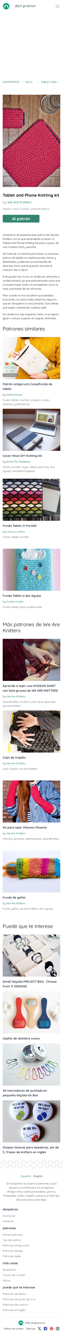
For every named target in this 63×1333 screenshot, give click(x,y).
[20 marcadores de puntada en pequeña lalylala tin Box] (31, 1065)
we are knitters (12, 705)
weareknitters (39, 209)
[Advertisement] (31, 45)
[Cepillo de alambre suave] (31, 1012)
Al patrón (21, 218)
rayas (25, 467)
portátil (24, 537)
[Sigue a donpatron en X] (39, 1328)
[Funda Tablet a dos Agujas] (31, 570)
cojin (5, 768)
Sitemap (30, 1328)
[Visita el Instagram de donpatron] (57, 1328)
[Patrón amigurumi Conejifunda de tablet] (31, 358)
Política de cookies (14, 1328)
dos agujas (46, 908)
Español (26, 1176)
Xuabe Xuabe (15, 601)
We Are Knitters (19, 202)
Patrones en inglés (14, 1310)
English (38, 1176)
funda (25, 209)
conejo (45, 400)
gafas (15, 908)
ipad (41, 467)
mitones (8, 838)
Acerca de (9, 1215)
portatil (15, 467)
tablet (7, 209)
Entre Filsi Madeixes (19, 461)
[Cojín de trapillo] (31, 731)
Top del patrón (12, 1240)
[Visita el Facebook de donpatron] (45, 1328)
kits (47, 467)
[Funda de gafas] (31, 871)
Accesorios (9, 1269)
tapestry (8, 404)
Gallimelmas (14, 394)
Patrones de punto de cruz (19, 1299)
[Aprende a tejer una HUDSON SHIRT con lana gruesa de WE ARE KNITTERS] (31, 660)
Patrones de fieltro (14, 1293)
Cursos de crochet (14, 1275)
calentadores (33, 838)
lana (40, 701)
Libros (6, 1280)
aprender (50, 701)
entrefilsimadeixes (23, 471)
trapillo (14, 768)
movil (16, 209)
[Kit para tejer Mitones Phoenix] (31, 801)
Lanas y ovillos (16, 531)
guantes (19, 838)
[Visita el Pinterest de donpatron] (51, 1328)
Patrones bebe (12, 1256)
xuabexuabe (34, 607)
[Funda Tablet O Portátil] (31, 500)
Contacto (8, 1221)
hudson (25, 701)
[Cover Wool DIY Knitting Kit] (31, 430)
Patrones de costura (15, 1304)
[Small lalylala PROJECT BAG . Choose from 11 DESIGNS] (31, 956)
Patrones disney (13, 1250)
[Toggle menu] (57, 6)
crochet (24, 400)
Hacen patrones (13, 1234)
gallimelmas (22, 404)
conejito (35, 400)
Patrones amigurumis (16, 1245)
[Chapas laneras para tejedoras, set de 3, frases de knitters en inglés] (31, 1121)
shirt (33, 701)
